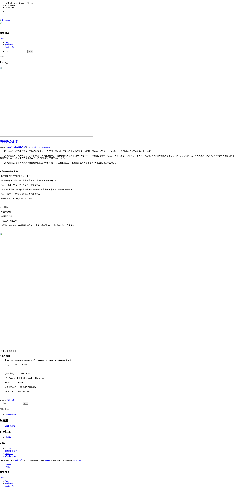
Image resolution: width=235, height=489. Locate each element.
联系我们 (9, 44)
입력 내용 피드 (11, 451)
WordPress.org (10, 456)
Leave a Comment (42, 147)
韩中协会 (11, 400)
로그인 (8, 448)
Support (8, 465)
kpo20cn (32, 147)
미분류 (8, 437)
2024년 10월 (10, 426)
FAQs (7, 467)
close (2, 38)
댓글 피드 (9, 454)
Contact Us (9, 47)
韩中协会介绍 (9, 141)
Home (7, 42)
